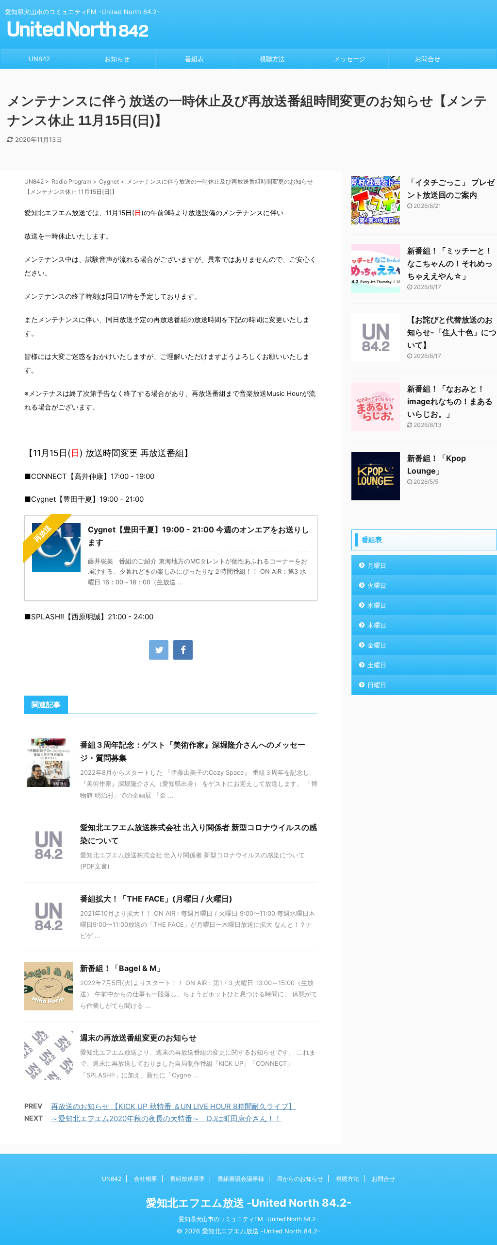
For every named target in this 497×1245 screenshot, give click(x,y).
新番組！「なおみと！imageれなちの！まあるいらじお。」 (450, 401)
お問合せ (427, 59)
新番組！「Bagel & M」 (122, 968)
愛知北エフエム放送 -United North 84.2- (248, 1202)
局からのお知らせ (300, 1178)
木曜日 (376, 625)
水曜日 (376, 605)
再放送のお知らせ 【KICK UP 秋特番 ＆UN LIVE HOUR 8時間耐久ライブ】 (173, 1106)
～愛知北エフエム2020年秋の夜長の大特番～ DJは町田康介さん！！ (166, 1118)
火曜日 (376, 585)
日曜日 (376, 685)
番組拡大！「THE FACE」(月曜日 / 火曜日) (156, 899)
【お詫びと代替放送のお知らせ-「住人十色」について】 (452, 332)
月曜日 (376, 565)
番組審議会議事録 (240, 1178)
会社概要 (145, 1178)
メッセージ (349, 59)
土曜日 (376, 665)
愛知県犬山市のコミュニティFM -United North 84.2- (248, 1219)
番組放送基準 (187, 1178)
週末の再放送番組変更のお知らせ (138, 1037)
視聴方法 (272, 59)
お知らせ (117, 59)
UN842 (39, 59)
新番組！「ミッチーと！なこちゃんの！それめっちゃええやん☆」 (450, 263)
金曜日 (376, 645)
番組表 (194, 59)
